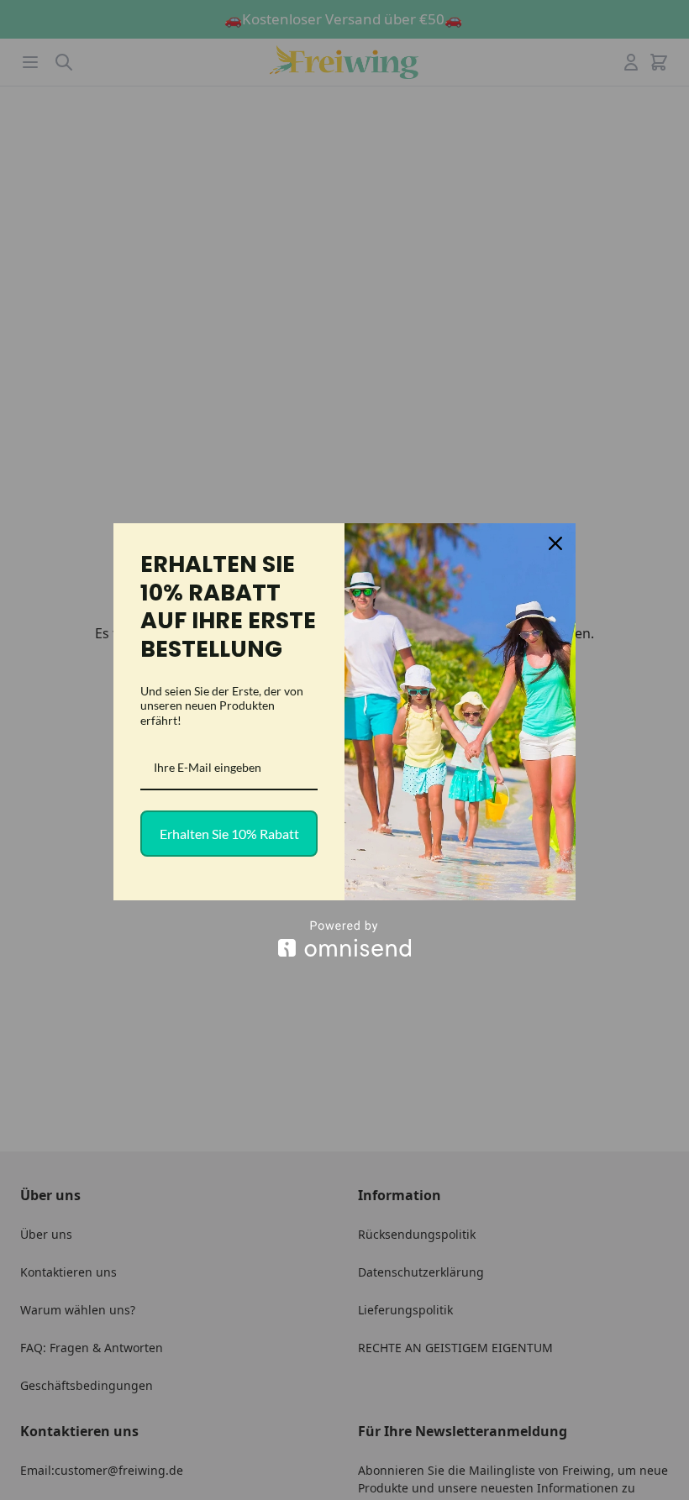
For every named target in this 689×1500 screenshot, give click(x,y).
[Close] (555, 543)
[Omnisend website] (344, 938)
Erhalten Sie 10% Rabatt (229, 834)
